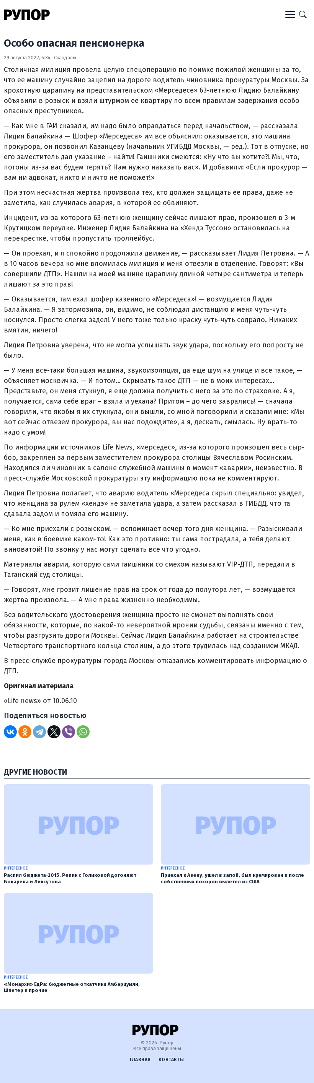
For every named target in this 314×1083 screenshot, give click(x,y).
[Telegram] (39, 731)
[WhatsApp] (83, 731)
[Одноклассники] (24, 731)
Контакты (171, 1059)
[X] (54, 731)
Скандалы (65, 57)
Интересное (16, 868)
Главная (140, 1059)
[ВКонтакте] (10, 731)
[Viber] (68, 731)
